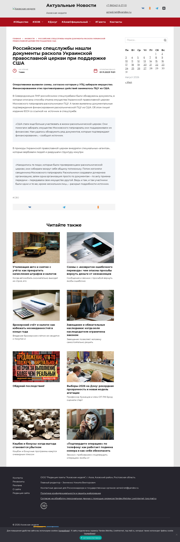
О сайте (17, 489)
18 (132, 64)
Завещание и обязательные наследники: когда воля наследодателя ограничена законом (86, 329)
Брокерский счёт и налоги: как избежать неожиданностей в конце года (34, 328)
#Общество (20, 22)
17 (126, 64)
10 (126, 61)
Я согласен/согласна (90, 538)
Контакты (116, 22)
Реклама (17, 485)
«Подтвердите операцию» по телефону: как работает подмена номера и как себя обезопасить (90, 447)
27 (145, 68)
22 (156, 64)
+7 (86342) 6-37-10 (116, 5)
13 (145, 61)
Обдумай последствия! (28, 385)
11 (132, 61)
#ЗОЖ (36, 22)
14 (150, 61)
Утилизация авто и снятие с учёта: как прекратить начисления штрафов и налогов (34, 270)
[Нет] (176, 534)
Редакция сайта (21, 493)
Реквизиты (18, 481)
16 (163, 61)
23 (163, 64)
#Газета (100, 22)
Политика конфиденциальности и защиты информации (70, 493)
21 (150, 64)
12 (138, 61)
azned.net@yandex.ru (118, 12)
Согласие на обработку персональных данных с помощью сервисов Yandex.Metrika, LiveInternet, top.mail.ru (98, 498)
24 (126, 68)
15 (156, 61)
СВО (16, 197)
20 (145, 64)
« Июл (128, 82)
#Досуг (52, 22)
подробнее (64, 531)
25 (132, 68)
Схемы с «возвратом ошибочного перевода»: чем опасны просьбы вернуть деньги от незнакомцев (89, 270)
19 (138, 64)
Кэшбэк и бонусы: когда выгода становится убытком (34, 445)
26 (138, 68)
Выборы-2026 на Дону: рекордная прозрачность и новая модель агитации (90, 389)
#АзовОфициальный (75, 22)
